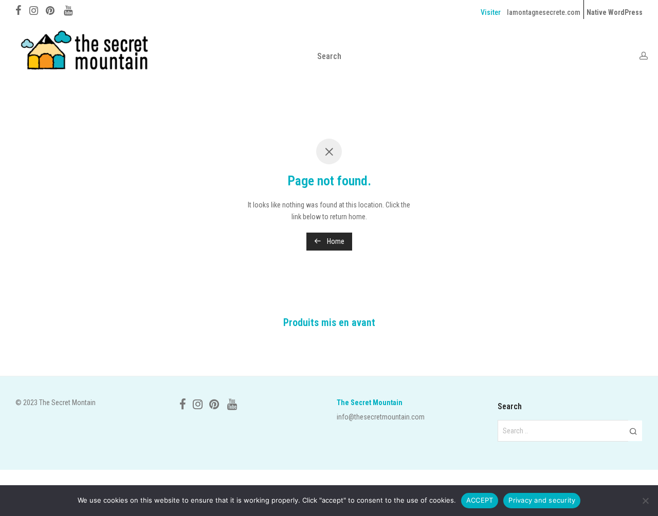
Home (334, 241)
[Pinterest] (51, 9)
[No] (645, 500)
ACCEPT (480, 500)
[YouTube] (69, 9)
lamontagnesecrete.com (543, 12)
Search (329, 56)
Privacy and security (541, 500)
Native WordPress (615, 12)
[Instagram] (33, 9)
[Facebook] (18, 9)
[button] (633, 431)
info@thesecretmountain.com (381, 417)
